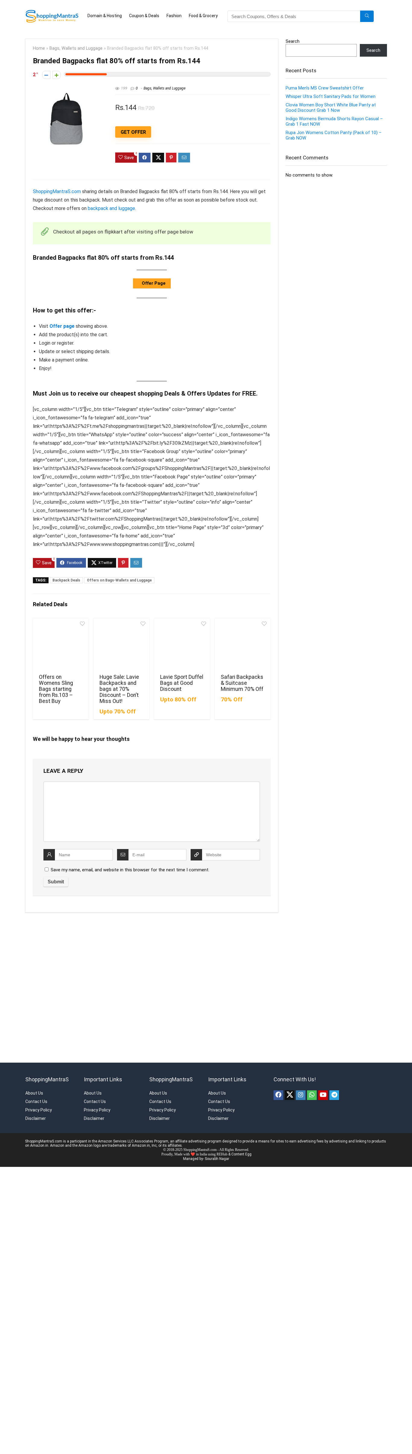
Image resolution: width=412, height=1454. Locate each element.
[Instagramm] (301, 1095)
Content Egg (241, 1154)
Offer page (61, 326)
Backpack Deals (66, 580)
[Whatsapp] (312, 1095)
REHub (222, 1154)
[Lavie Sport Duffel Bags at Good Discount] (182, 645)
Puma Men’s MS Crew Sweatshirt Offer (325, 88)
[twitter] (289, 1095)
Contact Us (36, 1101)
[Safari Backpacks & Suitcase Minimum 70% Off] (242, 645)
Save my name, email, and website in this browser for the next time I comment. (130, 870)
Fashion (174, 15)
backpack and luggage (111, 208)
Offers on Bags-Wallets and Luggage (119, 580)
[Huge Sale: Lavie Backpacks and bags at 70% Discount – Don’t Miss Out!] (121, 645)
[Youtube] (323, 1095)
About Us (34, 1093)
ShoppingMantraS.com (57, 191)
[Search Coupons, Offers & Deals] (367, 16)
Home (39, 48)
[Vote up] (56, 75)
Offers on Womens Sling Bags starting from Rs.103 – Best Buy (56, 689)
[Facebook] (278, 1095)
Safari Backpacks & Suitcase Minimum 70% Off (242, 683)
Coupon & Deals (144, 15)
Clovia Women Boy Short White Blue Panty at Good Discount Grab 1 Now (331, 107)
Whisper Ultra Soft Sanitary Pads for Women (331, 96)
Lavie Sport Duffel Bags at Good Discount (181, 683)
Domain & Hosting (104, 15)
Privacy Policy (38, 1110)
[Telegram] (334, 1095)
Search (292, 41)
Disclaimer (35, 1118)
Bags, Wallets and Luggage (76, 48)
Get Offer (133, 132)
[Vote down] (46, 75)
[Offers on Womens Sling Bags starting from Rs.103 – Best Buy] (60, 645)
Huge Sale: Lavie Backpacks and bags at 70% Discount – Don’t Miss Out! (119, 689)
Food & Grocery (203, 15)
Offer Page (153, 283)
